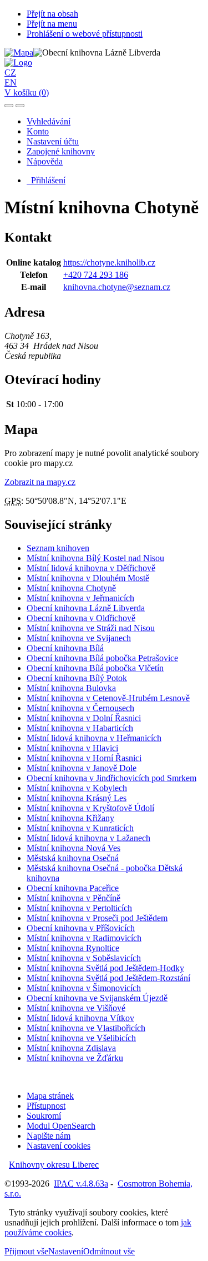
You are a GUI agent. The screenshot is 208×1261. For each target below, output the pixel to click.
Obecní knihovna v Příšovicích (81, 928)
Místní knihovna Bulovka (71, 688)
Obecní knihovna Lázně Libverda (86, 608)
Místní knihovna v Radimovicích (84, 938)
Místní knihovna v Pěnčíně (73, 898)
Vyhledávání (48, 121)
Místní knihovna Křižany (70, 818)
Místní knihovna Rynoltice (73, 948)
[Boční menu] (8, 105)
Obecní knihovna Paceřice (73, 888)
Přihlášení (46, 180)
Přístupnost (46, 1105)
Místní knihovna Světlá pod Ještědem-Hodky (105, 968)
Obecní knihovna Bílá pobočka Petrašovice (102, 658)
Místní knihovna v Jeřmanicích (80, 598)
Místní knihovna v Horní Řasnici (84, 758)
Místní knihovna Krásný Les (76, 798)
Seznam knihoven (58, 548)
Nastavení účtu (53, 141)
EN (10, 82)
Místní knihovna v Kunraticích (80, 828)
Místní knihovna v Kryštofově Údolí (90, 808)
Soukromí (44, 1115)
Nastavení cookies (58, 1145)
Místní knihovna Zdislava (71, 1048)
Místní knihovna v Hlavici (72, 748)
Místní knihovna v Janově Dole (81, 768)
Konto (38, 131)
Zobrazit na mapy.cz (39, 482)
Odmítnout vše (109, 1251)
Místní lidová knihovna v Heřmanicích (94, 738)
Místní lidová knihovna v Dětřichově (91, 568)
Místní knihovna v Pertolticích (79, 908)
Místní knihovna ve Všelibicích (81, 1038)
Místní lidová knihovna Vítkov (80, 1018)
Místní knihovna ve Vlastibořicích (86, 1028)
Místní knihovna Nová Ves (73, 848)
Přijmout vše (26, 1251)
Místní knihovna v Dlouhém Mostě (88, 578)
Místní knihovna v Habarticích (80, 728)
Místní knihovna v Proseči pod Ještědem (97, 918)
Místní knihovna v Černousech (80, 708)
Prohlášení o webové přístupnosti (85, 33)
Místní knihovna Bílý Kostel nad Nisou (95, 558)
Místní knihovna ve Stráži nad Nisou (91, 628)
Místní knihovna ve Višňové (76, 1008)
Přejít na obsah (52, 13)
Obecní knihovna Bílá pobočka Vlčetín (95, 668)
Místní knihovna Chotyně (71, 588)
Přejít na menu (52, 23)
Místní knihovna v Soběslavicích (84, 958)
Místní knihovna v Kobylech (77, 788)
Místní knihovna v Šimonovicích (84, 988)
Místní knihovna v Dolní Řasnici (84, 718)
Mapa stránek (50, 1095)
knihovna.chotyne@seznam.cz (116, 287)
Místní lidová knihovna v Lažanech (88, 838)
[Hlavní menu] (20, 105)
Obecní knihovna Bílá (65, 648)
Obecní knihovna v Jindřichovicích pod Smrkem (111, 778)
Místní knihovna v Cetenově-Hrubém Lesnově (108, 698)
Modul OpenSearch (61, 1125)
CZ (10, 72)
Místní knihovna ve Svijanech (79, 638)
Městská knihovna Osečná (73, 858)
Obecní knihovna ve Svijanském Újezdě (97, 998)
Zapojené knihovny (61, 151)
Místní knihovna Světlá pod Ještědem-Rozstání (108, 978)
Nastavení (65, 1251)
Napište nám (48, 1135)
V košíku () (26, 92)
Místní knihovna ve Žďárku (75, 1058)
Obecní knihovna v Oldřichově (81, 618)
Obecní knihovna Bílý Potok (77, 678)
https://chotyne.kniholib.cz (109, 262)
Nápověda (45, 161)
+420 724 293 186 (95, 274)
